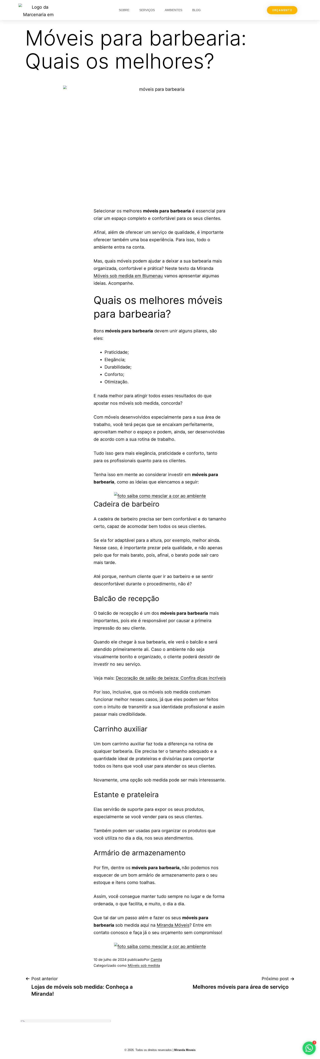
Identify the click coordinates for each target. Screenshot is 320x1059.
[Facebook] (243, 1026)
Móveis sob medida (144, 965)
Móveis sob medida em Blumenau (128, 275)
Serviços (147, 10)
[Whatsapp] (287, 1026)
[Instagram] (221, 1026)
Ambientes (173, 10)
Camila (156, 959)
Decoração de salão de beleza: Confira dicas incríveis (171, 678)
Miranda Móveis (173, 925)
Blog (196, 10)
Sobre (124, 10)
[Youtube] (265, 1026)
